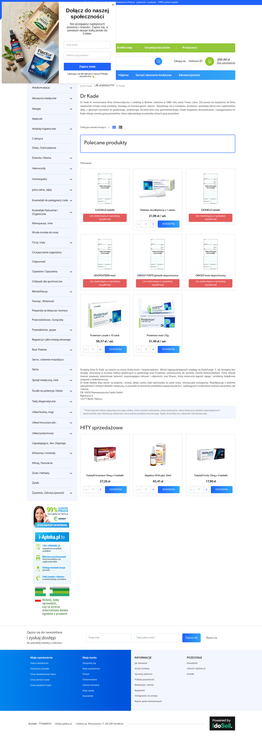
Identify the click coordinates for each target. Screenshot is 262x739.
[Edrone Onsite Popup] (131, 369)
